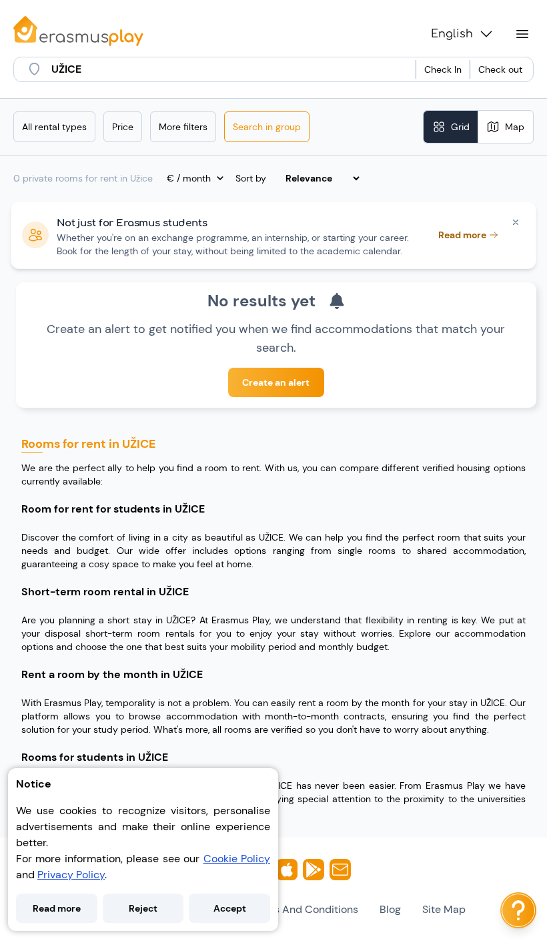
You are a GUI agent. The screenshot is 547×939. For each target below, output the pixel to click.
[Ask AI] (518, 910)
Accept (229, 908)
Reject (143, 908)
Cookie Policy (236, 859)
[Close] (515, 222)
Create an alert (276, 382)
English (452, 34)
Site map (444, 909)
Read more (57, 908)
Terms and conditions (303, 909)
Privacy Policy (71, 875)
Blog (390, 909)
